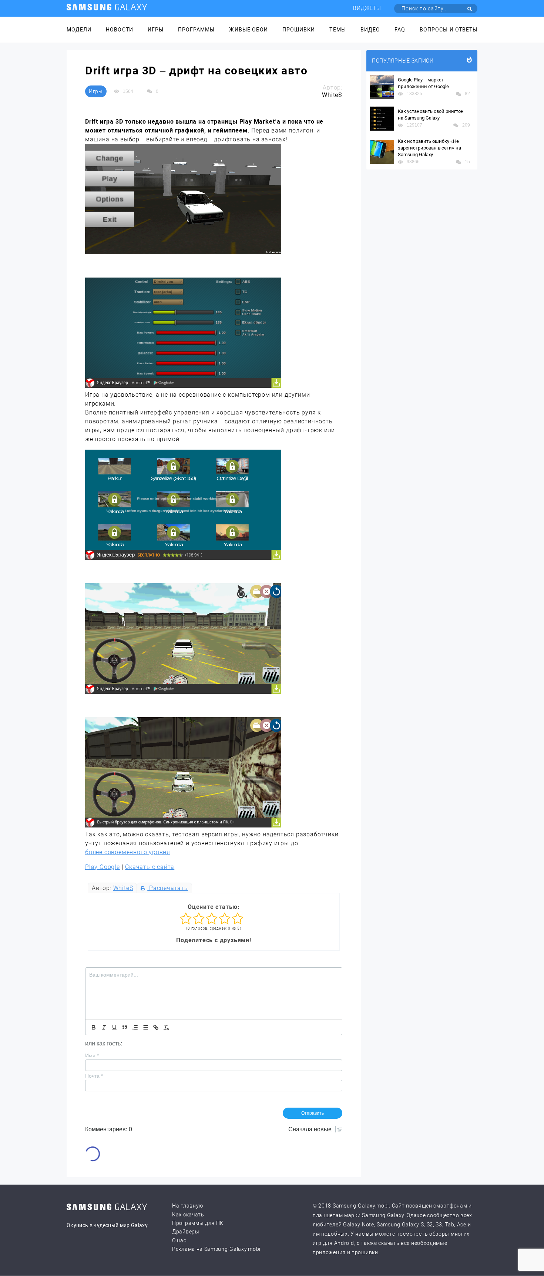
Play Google (102, 866)
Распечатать (167, 887)
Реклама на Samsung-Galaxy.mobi (216, 1249)
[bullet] (145, 1027)
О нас (179, 1240)
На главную (187, 1205)
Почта (94, 1076)
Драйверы (185, 1231)
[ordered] (135, 1027)
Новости (119, 30)
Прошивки (298, 30)
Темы (337, 30)
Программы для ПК (198, 1223)
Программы (196, 30)
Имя (92, 1055)
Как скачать (188, 1214)
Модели (79, 30)
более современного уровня (127, 852)
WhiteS (123, 887)
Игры (156, 30)
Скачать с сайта (149, 866)
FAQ (399, 30)
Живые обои (248, 30)
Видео (370, 30)
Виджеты (367, 8)
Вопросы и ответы (448, 30)
